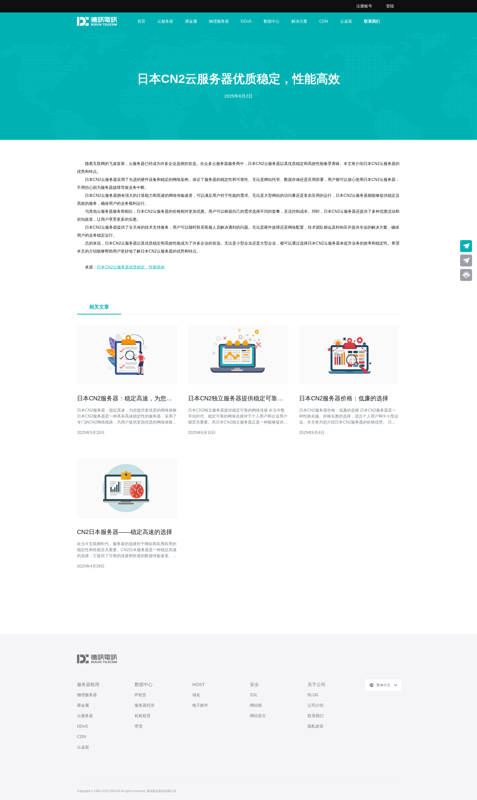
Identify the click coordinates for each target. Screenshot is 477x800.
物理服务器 (219, 21)
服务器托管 (145, 705)
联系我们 (372, 21)
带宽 (139, 726)
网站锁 (256, 705)
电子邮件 (200, 705)
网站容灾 (258, 716)
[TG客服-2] (466, 261)
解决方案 (299, 21)
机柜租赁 (143, 716)
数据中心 (271, 21)
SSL (254, 695)
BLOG (313, 695)
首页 (141, 21)
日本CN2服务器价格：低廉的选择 (343, 398)
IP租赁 (140, 695)
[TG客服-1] (466, 246)
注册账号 (364, 6)
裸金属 (191, 21)
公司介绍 (315, 705)
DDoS (246, 21)
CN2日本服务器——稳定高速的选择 (124, 532)
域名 (196, 695)
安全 (254, 684)
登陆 (390, 6)
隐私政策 (315, 726)
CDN (323, 21)
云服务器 (165, 21)
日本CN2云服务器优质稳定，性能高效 (131, 267)
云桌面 (346, 21)
